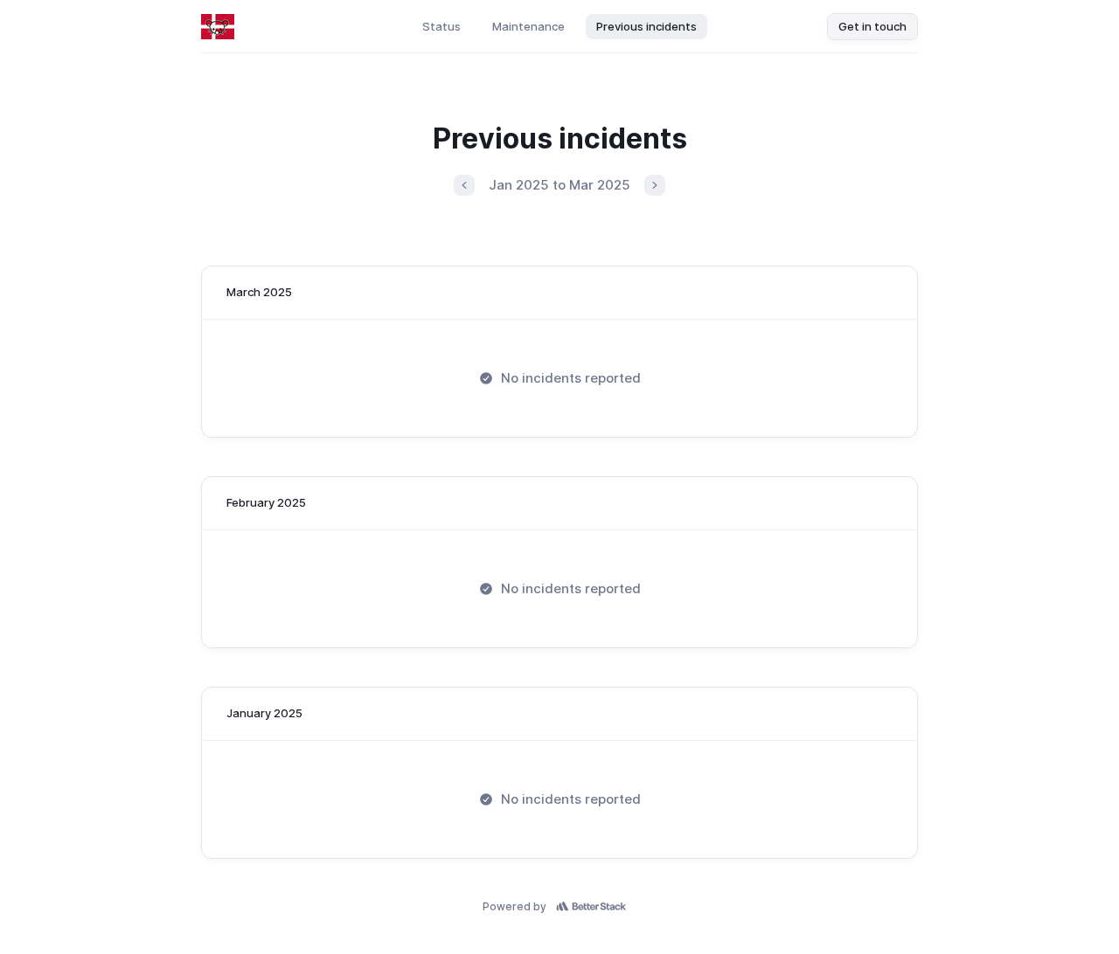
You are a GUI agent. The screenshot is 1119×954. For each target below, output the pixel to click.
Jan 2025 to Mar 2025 (559, 184)
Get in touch (872, 26)
